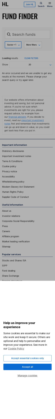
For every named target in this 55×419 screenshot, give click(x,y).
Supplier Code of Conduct (15, 197)
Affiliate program (10, 236)
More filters (31, 45)
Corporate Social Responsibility (18, 221)
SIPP (4, 265)
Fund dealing (8, 270)
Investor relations (11, 216)
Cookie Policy (16, 348)
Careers (6, 231)
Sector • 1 (11, 45)
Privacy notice (9, 171)
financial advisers (17, 116)
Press (5, 226)
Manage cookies (28, 375)
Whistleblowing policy (13, 181)
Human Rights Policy (13, 191)
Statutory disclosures (13, 151)
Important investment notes (16, 156)
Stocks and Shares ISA (14, 260)
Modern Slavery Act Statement (18, 186)
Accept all (27, 366)
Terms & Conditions (12, 161)
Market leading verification (16, 241)
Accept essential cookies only (27, 358)
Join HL (30, 4)
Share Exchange (10, 275)
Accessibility (8, 176)
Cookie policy (9, 166)
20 (30, 65)
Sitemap (6, 246)
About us (6, 210)
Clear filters (31, 58)
